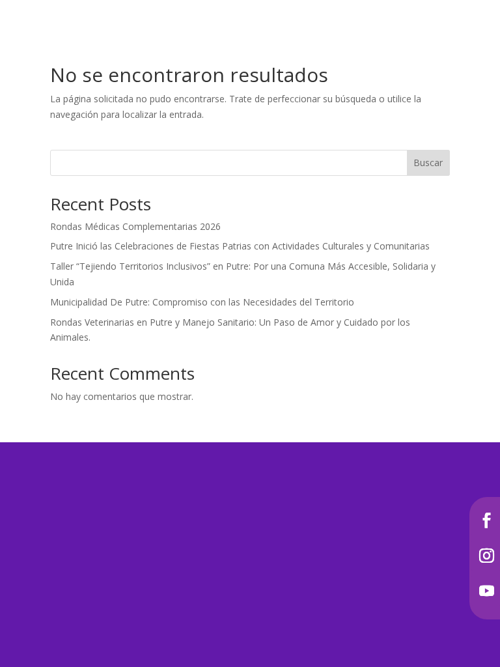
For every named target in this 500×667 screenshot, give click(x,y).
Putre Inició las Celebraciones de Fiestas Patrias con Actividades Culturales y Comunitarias (240, 246)
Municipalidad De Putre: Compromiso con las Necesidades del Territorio (202, 302)
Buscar (428, 162)
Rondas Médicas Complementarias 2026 (135, 226)
